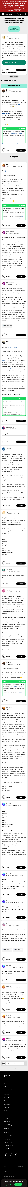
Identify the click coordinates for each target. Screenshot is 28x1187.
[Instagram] (5, 1155)
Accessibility (11, 1176)
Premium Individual (9, 1136)
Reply (21, 70)
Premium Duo (7, 1139)
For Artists (6, 1097)
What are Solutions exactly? (15, 133)
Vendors (6, 1111)
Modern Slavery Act (7, 1179)
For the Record (8, 1090)
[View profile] (3, 37)
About (5, 1083)
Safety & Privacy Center (8, 1169)
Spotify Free (7, 1149)
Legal (5, 1166)
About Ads (6, 1176)
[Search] (18, 14)
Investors (6, 1107)
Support (6, 1118)
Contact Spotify (8, 1128)
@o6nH (7, 171)
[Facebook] (15, 1155)
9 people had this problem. (9, 72)
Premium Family (8, 1142)
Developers (7, 1101)
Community (8, 14)
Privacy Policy (6, 1171)
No (11, 1184)
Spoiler (7, 434)
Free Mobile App (8, 1125)
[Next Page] (17, 161)
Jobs (5, 1087)
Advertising (7, 1104)
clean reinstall (7, 369)
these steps (17, 9)
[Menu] (25, 14)
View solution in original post (10, 144)
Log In (21, 14)
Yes (17, 1184)
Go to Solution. (12, 62)
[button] (25, 37)
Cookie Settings (7, 1174)
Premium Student (8, 1146)
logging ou (5, 360)
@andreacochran (12, 347)
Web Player (7, 1121)
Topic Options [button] (13, 76)
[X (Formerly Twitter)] (10, 1155)
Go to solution (15, 29)
